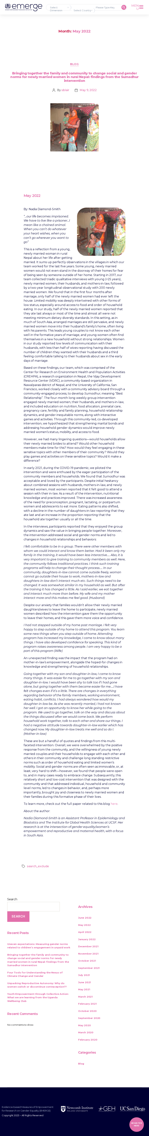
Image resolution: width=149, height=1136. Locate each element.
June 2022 (84, 917)
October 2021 (87, 960)
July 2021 (84, 975)
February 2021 (87, 1003)
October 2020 (87, 1011)
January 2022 (87, 939)
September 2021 (89, 968)
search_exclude (38, 866)
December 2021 (88, 946)
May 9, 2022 (88, 90)
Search (12, 899)
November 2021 (88, 953)
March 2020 (85, 1032)
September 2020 (89, 1018)
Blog (74, 64)
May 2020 (84, 1025)
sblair (65, 90)
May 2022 (84, 924)
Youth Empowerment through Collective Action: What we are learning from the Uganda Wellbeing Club (38, 997)
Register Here (136, 1124)
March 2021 (85, 996)
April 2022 (84, 932)
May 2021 (84, 989)
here (114, 804)
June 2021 (84, 982)
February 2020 (87, 1039)
